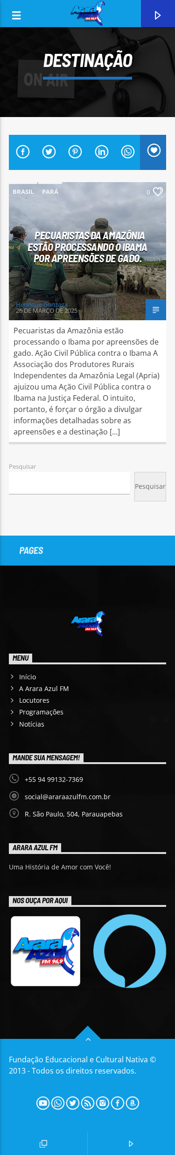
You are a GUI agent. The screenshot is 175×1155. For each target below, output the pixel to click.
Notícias (31, 724)
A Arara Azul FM (44, 688)
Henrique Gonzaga (42, 304)
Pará (50, 191)
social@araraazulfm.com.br (68, 796)
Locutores (34, 700)
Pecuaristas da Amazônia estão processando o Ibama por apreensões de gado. (87, 246)
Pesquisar (22, 466)
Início (27, 676)
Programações (41, 711)
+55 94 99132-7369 (54, 779)
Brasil (23, 191)
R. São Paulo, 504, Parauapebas (74, 813)
